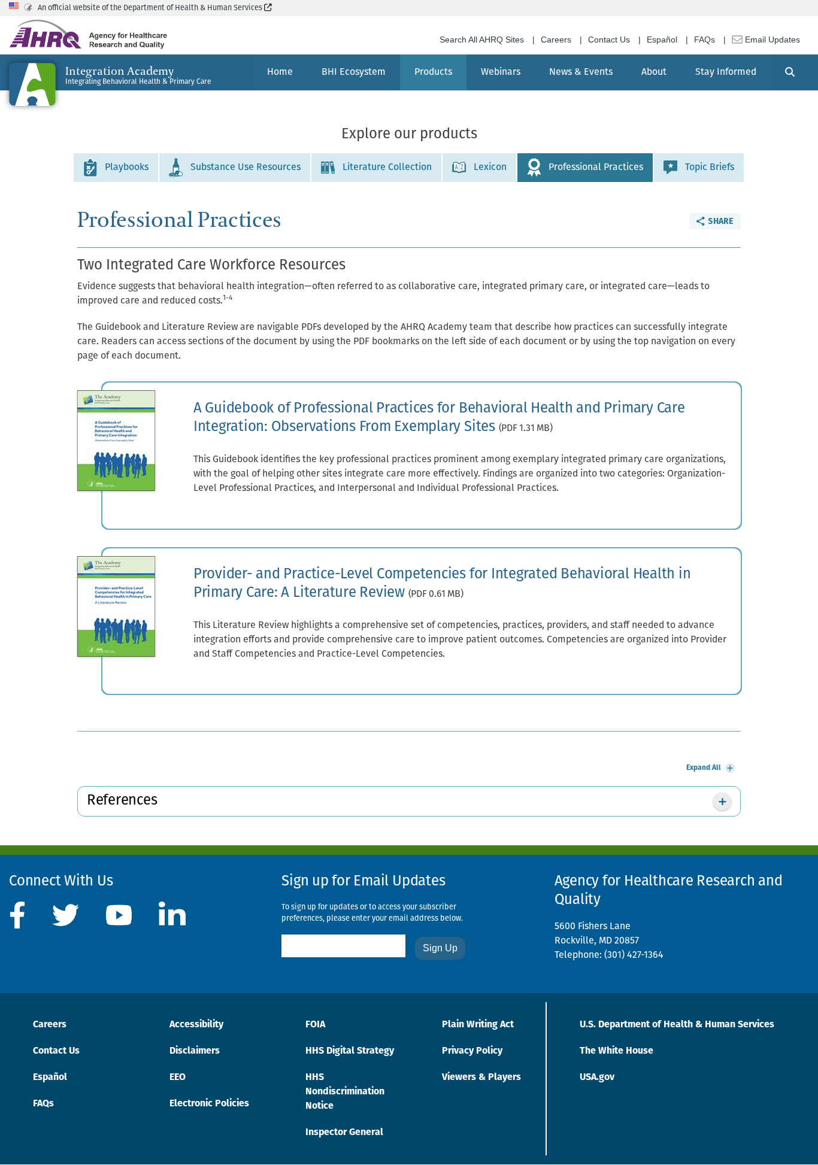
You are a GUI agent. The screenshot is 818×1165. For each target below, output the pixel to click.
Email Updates (771, 39)
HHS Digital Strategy (349, 1051)
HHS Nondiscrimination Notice (344, 1092)
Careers (556, 39)
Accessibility (196, 1025)
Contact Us (609, 39)
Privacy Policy (472, 1051)
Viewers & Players (481, 1077)
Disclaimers (194, 1051)
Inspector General (344, 1132)
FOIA (315, 1025)
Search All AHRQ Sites (482, 39)
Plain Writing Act (478, 1025)
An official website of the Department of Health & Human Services (155, 8)
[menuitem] (280, 72)
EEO (177, 1077)
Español (662, 39)
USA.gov (597, 1077)
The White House (616, 1051)
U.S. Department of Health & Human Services (677, 1025)
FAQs (704, 39)
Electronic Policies (209, 1104)
